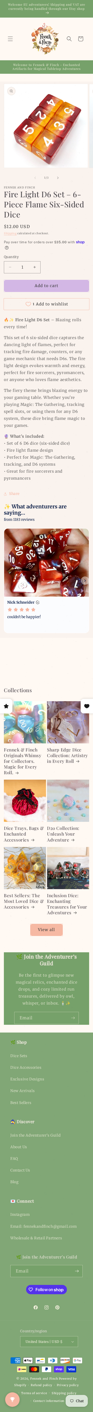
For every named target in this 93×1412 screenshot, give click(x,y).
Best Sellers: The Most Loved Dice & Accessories (24, 901)
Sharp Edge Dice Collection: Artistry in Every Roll (67, 755)
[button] (10, 39)
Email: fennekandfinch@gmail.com (43, 1226)
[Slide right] (58, 178)
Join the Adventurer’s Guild (35, 1135)
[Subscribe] (73, 1018)
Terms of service (34, 1393)
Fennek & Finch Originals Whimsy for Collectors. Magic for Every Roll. (23, 761)
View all (46, 929)
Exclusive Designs (27, 1079)
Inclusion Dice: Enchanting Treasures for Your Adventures (67, 903)
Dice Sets (18, 1055)
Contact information (48, 1401)
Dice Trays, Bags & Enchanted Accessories (24, 833)
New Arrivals (22, 1090)
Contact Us (20, 1170)
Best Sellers (20, 1102)
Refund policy (41, 1385)
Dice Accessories (26, 1067)
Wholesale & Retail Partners (36, 1238)
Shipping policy (64, 1393)
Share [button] (14, 493)
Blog (14, 1182)
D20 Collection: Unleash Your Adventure (63, 833)
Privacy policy (68, 1385)
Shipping (10, 233)
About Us (18, 1147)
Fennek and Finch (44, 1378)
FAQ (14, 1158)
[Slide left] (35, 178)
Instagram (20, 1214)
